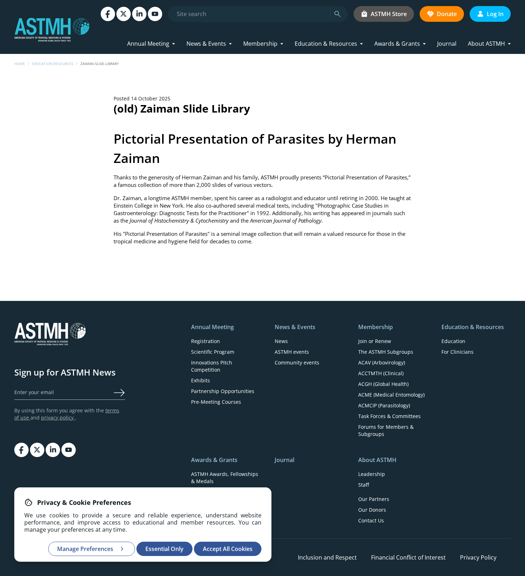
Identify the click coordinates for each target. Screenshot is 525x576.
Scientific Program (212, 351)
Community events (297, 362)
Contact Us (371, 520)
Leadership (371, 474)
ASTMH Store (389, 14)
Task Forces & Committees (389, 416)
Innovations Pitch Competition (211, 366)
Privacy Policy (478, 557)
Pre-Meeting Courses (216, 401)
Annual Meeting (148, 44)
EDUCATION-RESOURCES (52, 63)
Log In (495, 14)
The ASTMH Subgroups (385, 351)
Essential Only (164, 549)
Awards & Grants (397, 44)
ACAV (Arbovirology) (381, 362)
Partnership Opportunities (222, 391)
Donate (447, 14)
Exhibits (200, 380)
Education (453, 341)
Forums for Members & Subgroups (386, 430)
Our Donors (372, 509)
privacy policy (58, 417)
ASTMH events (292, 351)
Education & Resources (326, 44)
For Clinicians (457, 351)
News (281, 341)
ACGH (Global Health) (383, 384)
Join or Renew (374, 341)
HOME (19, 63)
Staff (363, 484)
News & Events (206, 44)
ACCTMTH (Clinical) (381, 373)
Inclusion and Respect (327, 557)
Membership (260, 44)
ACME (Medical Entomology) (391, 394)
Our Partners (373, 499)
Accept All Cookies (227, 549)
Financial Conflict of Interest (408, 557)
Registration (205, 341)
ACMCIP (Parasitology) (384, 405)
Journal (446, 44)
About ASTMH (486, 44)
